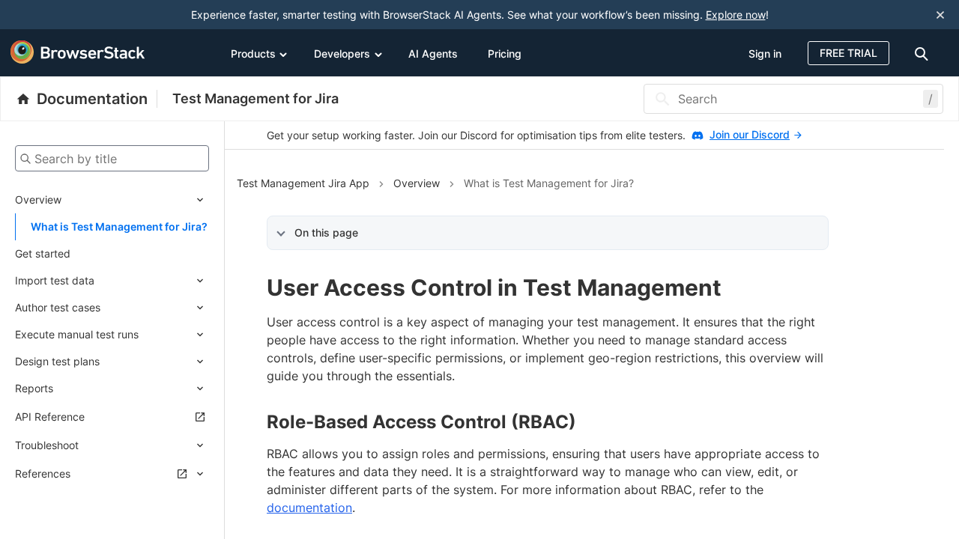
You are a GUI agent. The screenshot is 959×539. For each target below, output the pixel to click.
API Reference (50, 416)
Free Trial (848, 52)
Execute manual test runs (77, 334)
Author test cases (57, 307)
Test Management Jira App (303, 183)
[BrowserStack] (77, 52)
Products (253, 53)
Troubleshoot (47, 445)
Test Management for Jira (255, 98)
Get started (42, 253)
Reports (34, 388)
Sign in (764, 53)
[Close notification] (940, 14)
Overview (38, 199)
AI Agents (433, 53)
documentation (309, 507)
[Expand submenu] (135, 200)
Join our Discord (750, 134)
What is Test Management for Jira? (119, 226)
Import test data (54, 280)
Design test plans (57, 361)
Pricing (504, 53)
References (42, 473)
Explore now (736, 14)
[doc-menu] (924, 52)
